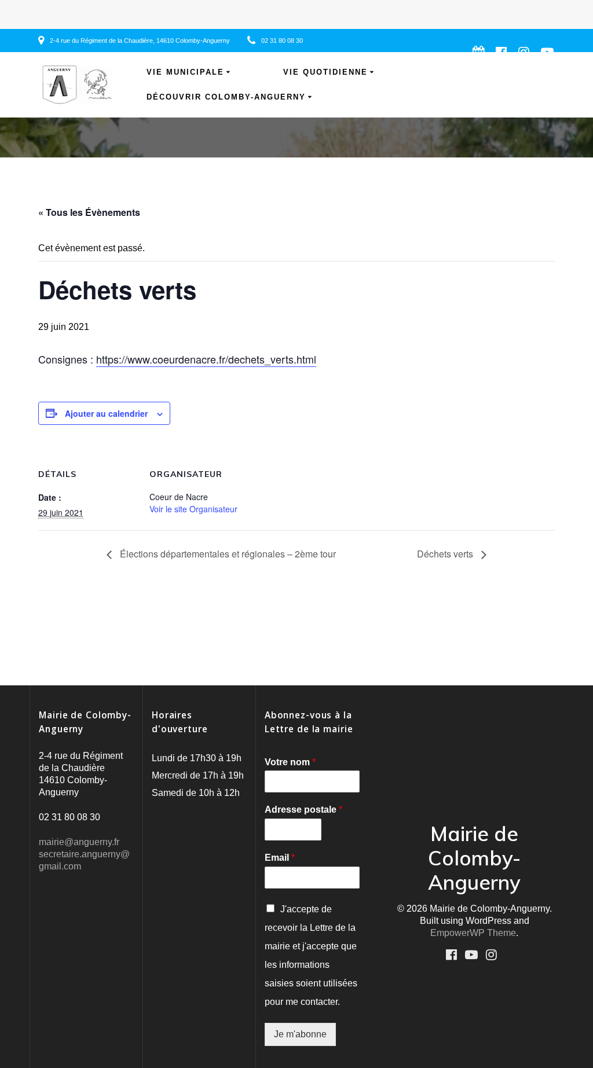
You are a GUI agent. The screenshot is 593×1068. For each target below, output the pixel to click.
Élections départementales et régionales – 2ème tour (227, 553)
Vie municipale (185, 72)
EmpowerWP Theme (473, 933)
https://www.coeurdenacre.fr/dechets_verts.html (206, 358)
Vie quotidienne (325, 72)
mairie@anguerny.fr (79, 842)
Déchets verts (446, 553)
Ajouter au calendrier (106, 413)
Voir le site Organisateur (193, 509)
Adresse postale (303, 809)
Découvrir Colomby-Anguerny (226, 97)
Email (280, 858)
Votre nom (290, 762)
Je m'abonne (300, 1034)
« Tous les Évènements (89, 212)
